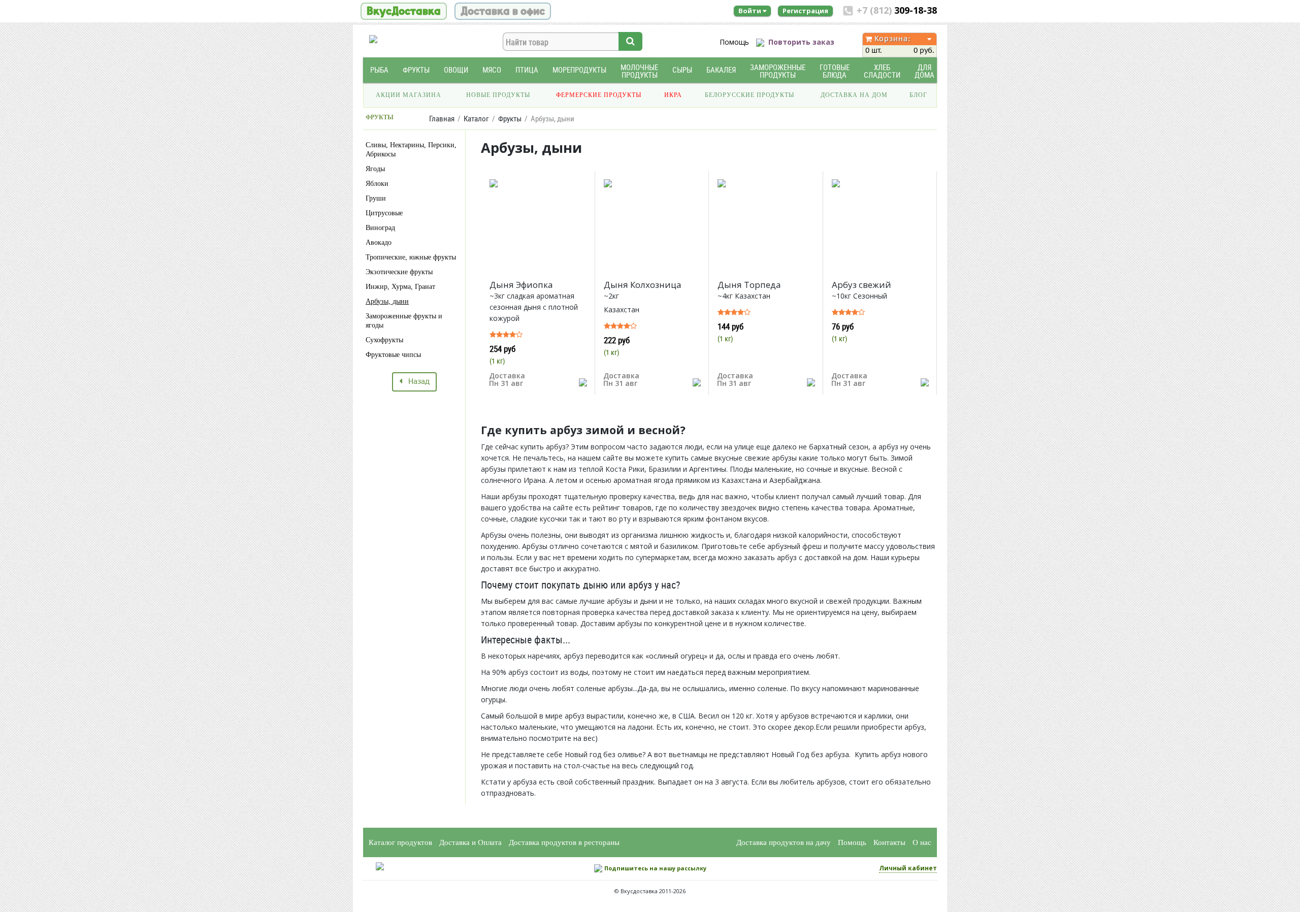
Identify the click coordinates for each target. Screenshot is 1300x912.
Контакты (889, 842)
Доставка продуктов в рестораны (564, 842)
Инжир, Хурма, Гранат (400, 286)
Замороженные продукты (777, 71)
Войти (750, 10)
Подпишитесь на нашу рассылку (655, 868)
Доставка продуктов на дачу (783, 842)
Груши (376, 198)
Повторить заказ (801, 42)
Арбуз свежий (861, 284)
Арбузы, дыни (387, 301)
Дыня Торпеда (749, 284)
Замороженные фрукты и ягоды (404, 320)
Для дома (924, 71)
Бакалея (721, 70)
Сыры (682, 70)
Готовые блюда (835, 71)
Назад (416, 381)
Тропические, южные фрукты (411, 257)
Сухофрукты (384, 340)
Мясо (491, 70)
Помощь (734, 42)
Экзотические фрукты (399, 272)
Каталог (476, 118)
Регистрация (805, 10)
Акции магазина (408, 95)
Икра (673, 95)
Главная (441, 118)
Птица (526, 70)
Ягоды (375, 169)
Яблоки (377, 183)
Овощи (456, 70)
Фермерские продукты (598, 95)
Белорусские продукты (749, 95)
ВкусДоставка (404, 11)
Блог (918, 95)
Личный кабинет (908, 868)
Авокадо (379, 242)
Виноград (380, 228)
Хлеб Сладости (882, 71)
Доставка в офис (503, 11)
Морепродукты (579, 70)
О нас (922, 842)
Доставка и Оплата (470, 842)
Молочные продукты (639, 71)
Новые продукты (498, 95)
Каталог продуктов (400, 842)
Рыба (379, 70)
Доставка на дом (854, 95)
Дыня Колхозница (642, 284)
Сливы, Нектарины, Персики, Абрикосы (411, 149)
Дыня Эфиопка (521, 284)
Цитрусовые (384, 213)
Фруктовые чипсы (393, 355)
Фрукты (416, 70)
